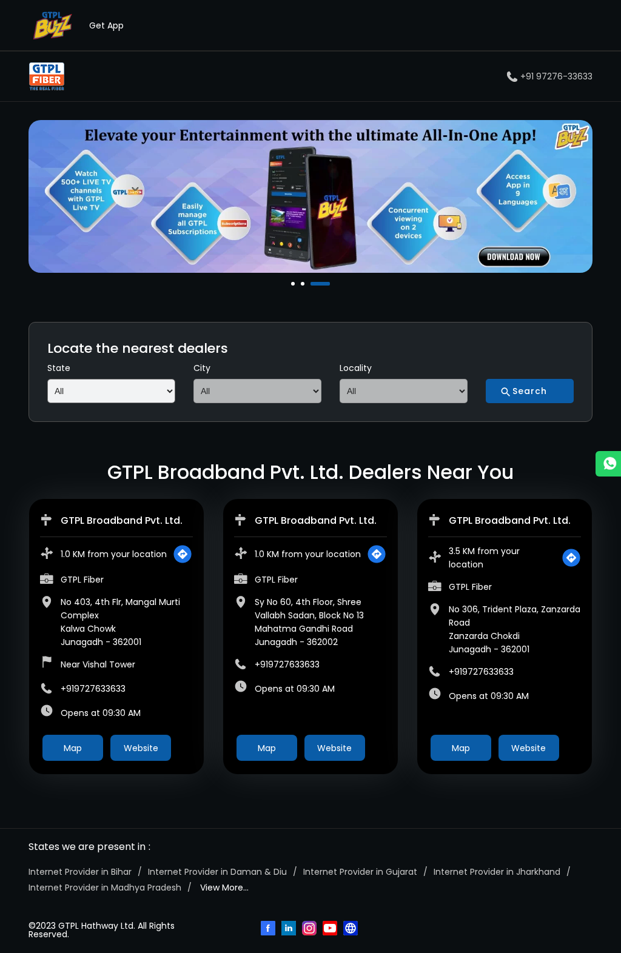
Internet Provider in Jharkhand (497, 872)
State (58, 368)
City (201, 368)
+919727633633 (93, 689)
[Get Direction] (182, 554)
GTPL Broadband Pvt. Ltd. (122, 520)
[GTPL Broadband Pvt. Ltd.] (47, 76)
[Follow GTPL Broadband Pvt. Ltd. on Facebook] (269, 929)
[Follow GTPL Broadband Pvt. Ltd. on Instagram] (310, 929)
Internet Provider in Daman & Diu (217, 872)
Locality (356, 368)
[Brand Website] (352, 929)
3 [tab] (313, 284)
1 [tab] (294, 284)
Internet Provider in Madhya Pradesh (105, 887)
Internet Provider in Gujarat (360, 872)
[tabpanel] (310, 196)
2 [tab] (304, 284)
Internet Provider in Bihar (80, 872)
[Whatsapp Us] (608, 463)
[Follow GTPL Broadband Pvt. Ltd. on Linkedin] (290, 929)
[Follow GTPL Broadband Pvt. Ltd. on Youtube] (331, 929)
